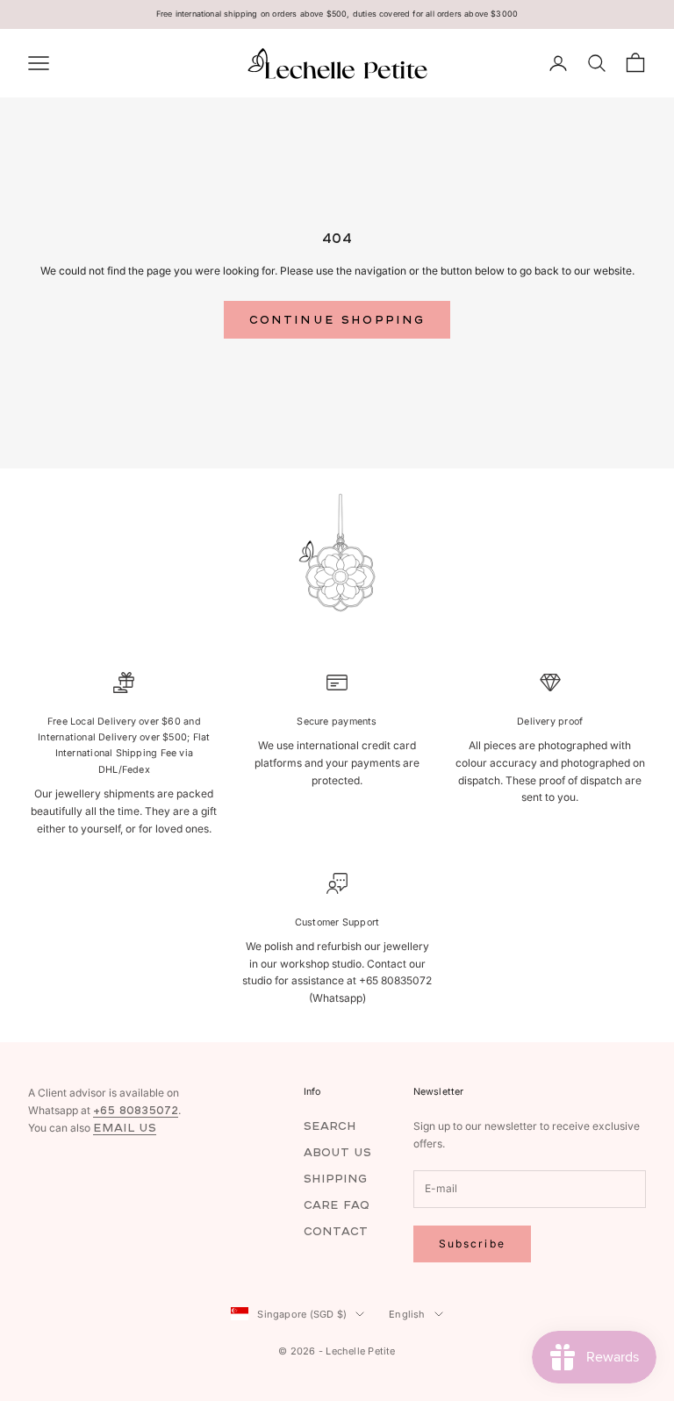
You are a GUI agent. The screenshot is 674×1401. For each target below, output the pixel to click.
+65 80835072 (135, 1110)
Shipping (335, 1178)
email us (124, 1127)
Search (330, 1126)
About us (337, 1152)
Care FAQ (336, 1204)
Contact (336, 1231)
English (407, 1314)
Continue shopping (337, 319)
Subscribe (472, 1243)
